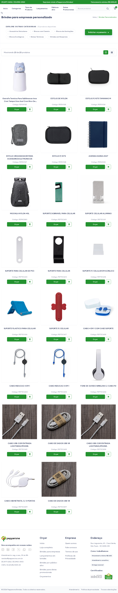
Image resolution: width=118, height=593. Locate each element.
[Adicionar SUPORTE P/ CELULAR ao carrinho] (69, 339)
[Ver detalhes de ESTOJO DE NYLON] (59, 77)
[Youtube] (30, 549)
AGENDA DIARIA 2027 (98, 156)
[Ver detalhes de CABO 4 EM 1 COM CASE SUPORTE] (98, 306)
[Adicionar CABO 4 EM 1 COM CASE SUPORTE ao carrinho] (108, 339)
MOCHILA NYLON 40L (19, 213)
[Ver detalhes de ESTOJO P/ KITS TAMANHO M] (98, 77)
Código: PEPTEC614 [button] (59, 277)
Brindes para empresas (50, 551)
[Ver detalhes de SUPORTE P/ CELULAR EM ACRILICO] (98, 249)
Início (5, 8)
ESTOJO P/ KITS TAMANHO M (98, 98)
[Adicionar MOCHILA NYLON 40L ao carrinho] (29, 224)
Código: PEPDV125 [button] (59, 104)
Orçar (16, 109)
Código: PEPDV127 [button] (20, 162)
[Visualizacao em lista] (111, 52)
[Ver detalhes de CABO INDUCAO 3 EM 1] (19, 364)
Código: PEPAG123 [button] (98, 162)
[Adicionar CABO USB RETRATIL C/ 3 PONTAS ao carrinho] (29, 512)
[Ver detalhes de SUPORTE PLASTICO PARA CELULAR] (19, 306)
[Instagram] (2, 549)
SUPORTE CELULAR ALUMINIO (98, 213)
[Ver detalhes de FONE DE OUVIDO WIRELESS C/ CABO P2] (98, 364)
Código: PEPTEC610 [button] (59, 219)
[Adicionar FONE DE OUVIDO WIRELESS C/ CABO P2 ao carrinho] (108, 397)
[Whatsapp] (24, 549)
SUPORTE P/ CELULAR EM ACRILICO (98, 271)
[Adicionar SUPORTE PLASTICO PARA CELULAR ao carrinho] (29, 339)
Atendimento (74, 590)
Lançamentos (42, 8)
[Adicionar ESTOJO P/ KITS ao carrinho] (69, 167)
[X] (18, 549)
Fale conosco (71, 547)
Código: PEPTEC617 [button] (59, 334)
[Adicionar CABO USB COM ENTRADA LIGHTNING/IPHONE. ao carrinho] (29, 454)
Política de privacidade (90, 590)
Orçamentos (45, 576)
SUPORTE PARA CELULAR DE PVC (19, 271)
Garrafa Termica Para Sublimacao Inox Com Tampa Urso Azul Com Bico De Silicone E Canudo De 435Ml (19, 101)
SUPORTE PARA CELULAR (59, 271)
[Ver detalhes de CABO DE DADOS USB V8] (59, 421)
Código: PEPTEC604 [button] (20, 392)
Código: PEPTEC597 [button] (59, 507)
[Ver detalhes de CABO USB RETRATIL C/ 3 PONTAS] (19, 479)
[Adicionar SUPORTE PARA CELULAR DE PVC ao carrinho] (29, 282)
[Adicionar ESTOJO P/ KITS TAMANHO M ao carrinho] (108, 109)
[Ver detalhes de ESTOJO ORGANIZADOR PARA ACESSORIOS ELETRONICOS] (19, 134)
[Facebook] (13, 549)
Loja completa (46, 547)
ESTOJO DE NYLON (59, 98)
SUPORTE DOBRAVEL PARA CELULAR (59, 213)
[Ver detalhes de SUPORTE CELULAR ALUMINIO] (98, 192)
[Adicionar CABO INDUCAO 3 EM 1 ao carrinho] (29, 397)
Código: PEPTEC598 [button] (98, 449)
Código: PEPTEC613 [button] (19, 277)
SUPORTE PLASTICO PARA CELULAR (20, 328)
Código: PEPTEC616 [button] (19, 334)
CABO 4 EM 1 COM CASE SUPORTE (98, 328)
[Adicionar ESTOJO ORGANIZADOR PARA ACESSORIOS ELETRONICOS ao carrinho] (29, 167)
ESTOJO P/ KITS (59, 156)
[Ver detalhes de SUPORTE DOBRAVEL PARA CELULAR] (59, 192)
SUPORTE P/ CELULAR (59, 328)
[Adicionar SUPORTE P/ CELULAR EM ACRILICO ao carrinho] (108, 282)
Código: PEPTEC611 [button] (98, 219)
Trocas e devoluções (109, 590)
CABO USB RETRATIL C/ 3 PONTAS (19, 501)
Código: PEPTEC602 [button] (98, 392)
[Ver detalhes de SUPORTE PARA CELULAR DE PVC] (19, 249)
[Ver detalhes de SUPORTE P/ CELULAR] (59, 306)
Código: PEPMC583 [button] (19, 219)
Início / (95, 17)
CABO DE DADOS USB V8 (59, 443)
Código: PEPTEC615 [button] (98, 277)
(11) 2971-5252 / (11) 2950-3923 (12, 562)
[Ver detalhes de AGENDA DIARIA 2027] (98, 134)
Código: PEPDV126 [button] (98, 104)
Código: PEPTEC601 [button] (19, 449)
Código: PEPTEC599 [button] (20, 507)
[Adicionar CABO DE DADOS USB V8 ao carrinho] (69, 454)
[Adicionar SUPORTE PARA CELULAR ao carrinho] (69, 282)
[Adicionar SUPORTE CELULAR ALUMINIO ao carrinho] (108, 224)
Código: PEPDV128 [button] (59, 162)
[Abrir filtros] (2, 13)
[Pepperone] (18, 538)
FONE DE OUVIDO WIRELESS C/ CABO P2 (98, 386)
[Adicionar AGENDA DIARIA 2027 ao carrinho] (108, 167)
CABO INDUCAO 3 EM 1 (19, 386)
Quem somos (71, 543)
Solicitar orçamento (98, 32)
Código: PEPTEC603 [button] (59, 392)
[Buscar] (107, 8)
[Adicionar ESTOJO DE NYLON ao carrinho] (69, 109)
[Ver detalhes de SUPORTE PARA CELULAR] (59, 249)
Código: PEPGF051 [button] (20, 104)
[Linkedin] (8, 549)
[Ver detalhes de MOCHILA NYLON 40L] (19, 192)
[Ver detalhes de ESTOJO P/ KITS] (59, 134)
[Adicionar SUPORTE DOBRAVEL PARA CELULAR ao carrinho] (69, 224)
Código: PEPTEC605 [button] (98, 334)
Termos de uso (71, 551)
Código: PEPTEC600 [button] (59, 449)
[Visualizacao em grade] (105, 52)
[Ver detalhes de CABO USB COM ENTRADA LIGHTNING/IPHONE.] (19, 421)
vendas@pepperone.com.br (12, 558)
